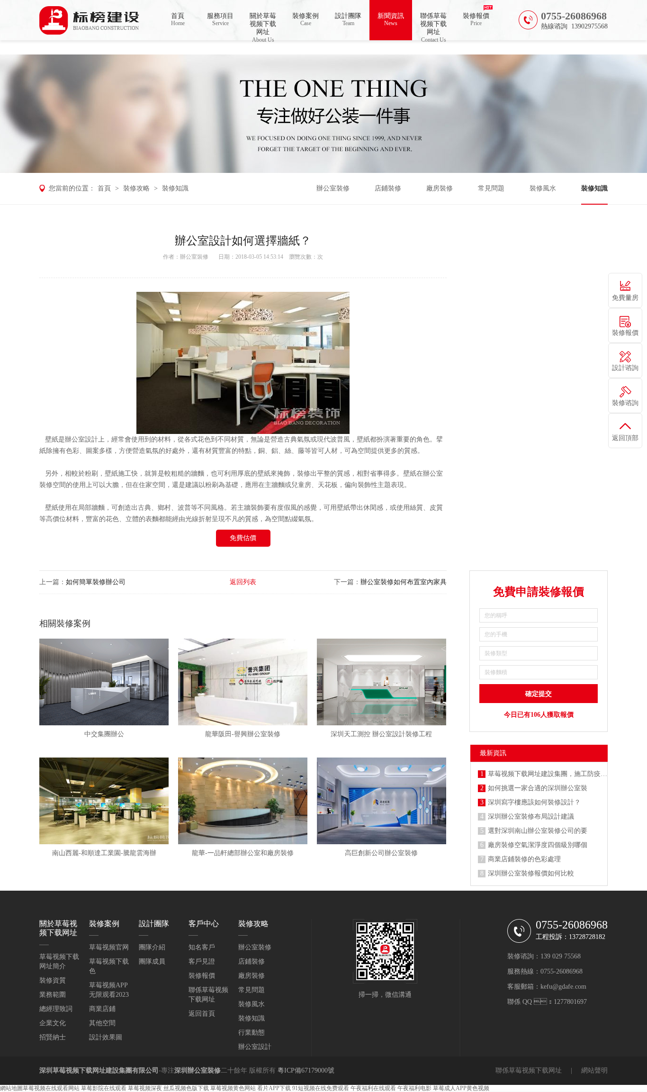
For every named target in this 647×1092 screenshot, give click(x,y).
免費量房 (625, 297)
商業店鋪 (102, 1008)
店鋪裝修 (388, 188)
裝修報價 (476, 19)
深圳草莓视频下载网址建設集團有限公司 (99, 1070)
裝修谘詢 (625, 402)
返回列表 (243, 582)
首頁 (178, 19)
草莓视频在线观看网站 (51, 1088)
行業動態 (251, 1032)
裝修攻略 (136, 188)
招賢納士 (52, 1037)
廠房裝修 (439, 188)
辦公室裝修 (333, 188)
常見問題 (491, 188)
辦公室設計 (81, 439)
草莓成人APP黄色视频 (461, 1088)
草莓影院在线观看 (103, 1088)
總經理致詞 (55, 1008)
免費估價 (243, 537)
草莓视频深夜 (145, 1088)
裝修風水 (543, 188)
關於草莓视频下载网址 (263, 26)
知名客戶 (202, 947)
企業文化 (52, 1023)
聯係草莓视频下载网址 (433, 26)
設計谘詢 (625, 367)
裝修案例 (305, 19)
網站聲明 (594, 1070)
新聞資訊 (390, 19)
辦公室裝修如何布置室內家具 (403, 582)
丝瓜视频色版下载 (186, 1088)
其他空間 (102, 1023)
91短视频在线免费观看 (320, 1088)
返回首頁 (202, 1013)
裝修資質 (52, 980)
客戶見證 (202, 961)
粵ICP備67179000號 (306, 1070)
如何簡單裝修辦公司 (96, 582)
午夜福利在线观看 (373, 1088)
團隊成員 (152, 961)
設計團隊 (348, 19)
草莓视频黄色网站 (233, 1088)
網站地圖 (11, 1088)
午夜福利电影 (414, 1088)
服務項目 (220, 19)
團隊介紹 (152, 947)
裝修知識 (175, 188)
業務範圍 (52, 994)
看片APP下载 (274, 1088)
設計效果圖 (105, 1037)
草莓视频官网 (109, 947)
